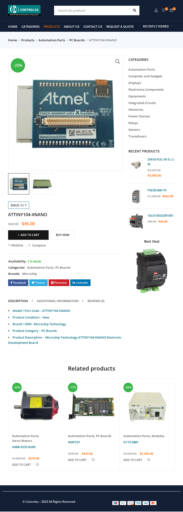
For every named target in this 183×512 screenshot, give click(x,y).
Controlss (32, 502)
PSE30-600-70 (156, 190)
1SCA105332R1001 (160, 215)
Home (12, 40)
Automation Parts (52, 40)
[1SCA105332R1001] (136, 221)
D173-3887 (130, 442)
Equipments (137, 96)
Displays (134, 83)
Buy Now (62, 235)
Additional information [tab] (57, 301)
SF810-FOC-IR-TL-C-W (161, 161)
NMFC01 (74, 442)
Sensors (134, 129)
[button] (117, 61)
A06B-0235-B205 (24, 447)
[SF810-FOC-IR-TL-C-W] (136, 165)
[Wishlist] (163, 10)
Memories (135, 109)
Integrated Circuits (142, 103)
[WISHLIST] (37, 464)
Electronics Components (146, 89)
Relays (133, 123)
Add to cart (29, 235)
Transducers (137, 136)
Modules (158, 436)
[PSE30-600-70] (136, 196)
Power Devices (139, 116)
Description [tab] (18, 301)
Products (27, 40)
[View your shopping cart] (171, 10)
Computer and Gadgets (145, 76)
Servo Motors (22, 441)
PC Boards (77, 40)
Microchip (29, 274)
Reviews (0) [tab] (95, 301)
